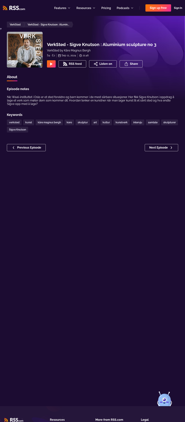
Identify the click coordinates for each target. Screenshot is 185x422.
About (12, 77)
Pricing (106, 8)
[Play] (51, 64)
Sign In (178, 7)
